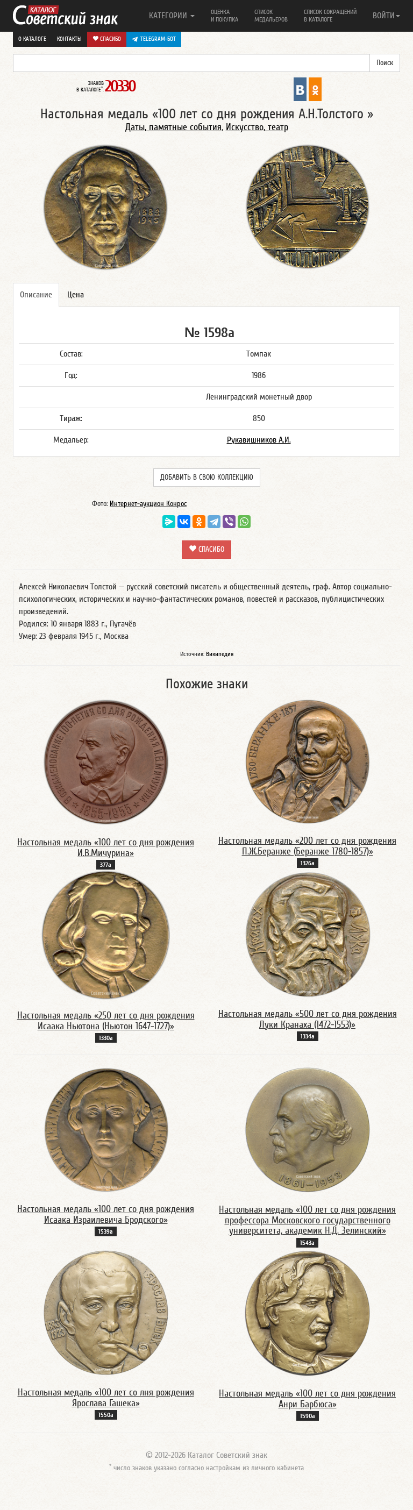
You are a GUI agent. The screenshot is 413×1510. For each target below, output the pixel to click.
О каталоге (32, 38)
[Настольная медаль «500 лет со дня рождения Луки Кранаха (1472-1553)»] (307, 933)
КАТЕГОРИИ (169, 15)
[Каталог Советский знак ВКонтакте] (300, 89)
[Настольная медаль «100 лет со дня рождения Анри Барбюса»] (307, 1312)
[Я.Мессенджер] (168, 521)
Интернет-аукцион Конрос (148, 504)
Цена (75, 295)
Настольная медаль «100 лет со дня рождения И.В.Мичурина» (105, 848)
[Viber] (229, 521)
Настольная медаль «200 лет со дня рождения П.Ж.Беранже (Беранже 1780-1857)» (307, 846)
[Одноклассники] (199, 521)
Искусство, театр (257, 127)
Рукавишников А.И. (259, 440)
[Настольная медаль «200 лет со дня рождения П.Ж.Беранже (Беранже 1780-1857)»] (307, 760)
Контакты (69, 38)
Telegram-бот (158, 38)
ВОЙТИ (384, 15)
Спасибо (109, 38)
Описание (36, 295)
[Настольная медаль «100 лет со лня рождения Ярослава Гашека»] (105, 1312)
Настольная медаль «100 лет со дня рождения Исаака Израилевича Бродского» (105, 1214)
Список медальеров (271, 15)
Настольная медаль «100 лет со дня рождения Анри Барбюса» (307, 1399)
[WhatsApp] (244, 521)
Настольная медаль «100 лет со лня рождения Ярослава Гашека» (106, 1398)
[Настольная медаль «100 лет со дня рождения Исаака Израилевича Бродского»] (105, 1129)
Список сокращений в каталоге (330, 15)
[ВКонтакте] (183, 521)
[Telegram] (214, 521)
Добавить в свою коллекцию (206, 477)
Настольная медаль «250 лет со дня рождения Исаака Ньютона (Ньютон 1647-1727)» (106, 1021)
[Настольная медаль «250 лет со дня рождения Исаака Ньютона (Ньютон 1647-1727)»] (105, 934)
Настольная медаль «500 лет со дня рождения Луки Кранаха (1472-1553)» (307, 1019)
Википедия (219, 654)
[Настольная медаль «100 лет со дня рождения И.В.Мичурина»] (105, 761)
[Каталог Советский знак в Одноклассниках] (315, 89)
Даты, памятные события (173, 127)
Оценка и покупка (224, 15)
